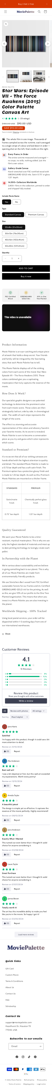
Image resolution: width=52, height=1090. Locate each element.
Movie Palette (16, 1080)
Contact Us (11, 993)
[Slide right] (49, 77)
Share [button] (7, 634)
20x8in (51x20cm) (13, 227)
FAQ (7, 1000)
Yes (6, 202)
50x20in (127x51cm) (14, 246)
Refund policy (29, 1080)
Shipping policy (28, 1084)
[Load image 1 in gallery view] (13, 76)
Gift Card (10, 968)
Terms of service (15, 1084)
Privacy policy (42, 1080)
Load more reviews (26, 934)
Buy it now (26, 276)
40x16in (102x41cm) (14, 239)
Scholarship (11, 1006)
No (16, 202)
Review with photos (19, 711)
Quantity (5, 252)
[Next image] (48, 43)
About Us (10, 987)
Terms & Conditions (14, 981)
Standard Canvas (13, 214)
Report (17, 751)
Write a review (26, 701)
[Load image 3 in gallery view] (39, 76)
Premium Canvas (36, 214)
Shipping (16, 132)
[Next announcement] (47, 4)
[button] (5, 12)
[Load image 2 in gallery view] (26, 76)
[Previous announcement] (5, 4)
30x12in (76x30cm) (14, 233)
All (5, 711)
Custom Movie (12, 975)
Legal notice (41, 1084)
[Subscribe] (40, 1046)
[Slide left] (3, 77)
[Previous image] (4, 43)
